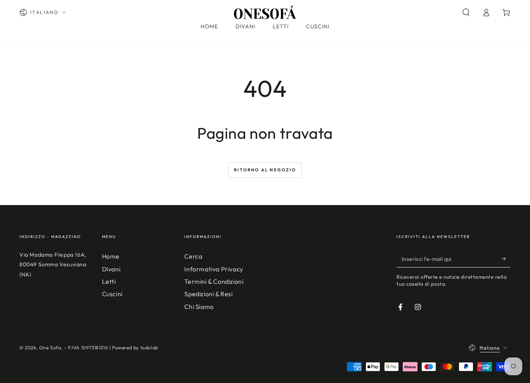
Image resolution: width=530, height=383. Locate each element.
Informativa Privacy (213, 269)
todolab (149, 347)
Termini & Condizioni (213, 281)
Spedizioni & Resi (208, 294)
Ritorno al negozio (265, 170)
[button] (466, 12)
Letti (109, 281)
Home (111, 256)
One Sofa (50, 347)
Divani (111, 269)
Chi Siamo (198, 307)
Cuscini (112, 294)
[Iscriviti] (506, 258)
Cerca (193, 256)
